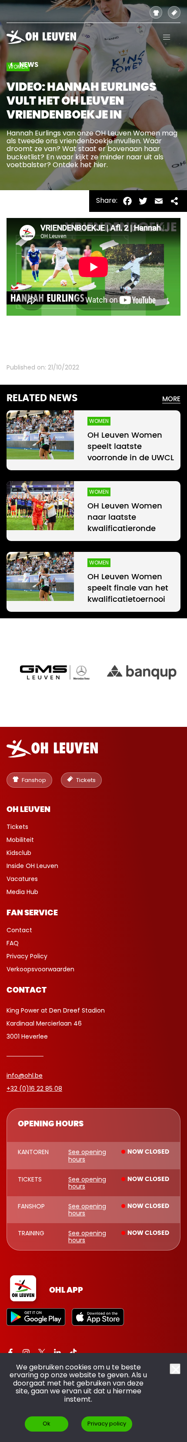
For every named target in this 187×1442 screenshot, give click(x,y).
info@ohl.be (25, 1075)
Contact (19, 930)
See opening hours (87, 1155)
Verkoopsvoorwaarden (40, 969)
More (171, 399)
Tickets (17, 826)
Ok (46, 1423)
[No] (175, 1368)
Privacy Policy (27, 956)
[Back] (11, 64)
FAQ (13, 943)
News (28, 65)
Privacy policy (106, 1423)
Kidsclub (19, 852)
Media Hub (22, 892)
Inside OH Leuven (32, 865)
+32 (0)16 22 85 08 (34, 1088)
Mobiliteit (20, 839)
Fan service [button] (32, 913)
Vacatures (22, 878)
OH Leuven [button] (28, 810)
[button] (167, 37)
